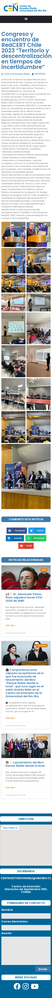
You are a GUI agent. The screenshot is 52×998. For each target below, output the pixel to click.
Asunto (6, 933)
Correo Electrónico (14, 921)
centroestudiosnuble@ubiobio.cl (26, 878)
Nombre (7, 910)
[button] (26, 18)
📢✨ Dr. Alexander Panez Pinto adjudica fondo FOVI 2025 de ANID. (24, 597)
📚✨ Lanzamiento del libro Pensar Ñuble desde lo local (25, 764)
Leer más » (11, 625)
